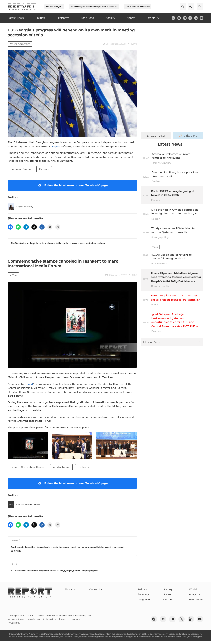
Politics (142, 589)
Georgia (44, 168)
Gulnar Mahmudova (28, 504)
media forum (61, 466)
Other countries (20, 44)
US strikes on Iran (138, 6)
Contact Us (95, 589)
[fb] (173, 18)
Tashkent (84, 466)
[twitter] (190, 18)
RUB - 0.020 (158, 135)
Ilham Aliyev (54, 6)
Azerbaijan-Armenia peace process (94, 6)
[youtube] (201, 18)
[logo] (22, 6)
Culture (168, 599)
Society (167, 589)
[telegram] (185, 18)
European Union (21, 168)
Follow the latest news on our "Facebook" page (76, 185)
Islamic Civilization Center (28, 466)
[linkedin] (196, 18)
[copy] (57, 227)
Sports (167, 594)
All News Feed (151, 342)
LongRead (144, 599)
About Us (70, 589)
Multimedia (196, 599)
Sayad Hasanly (24, 206)
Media (13, 275)
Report (56, 146)
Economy (143, 594)
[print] (49, 227)
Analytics (194, 594)
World (193, 589)
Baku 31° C (190, 135)
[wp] (18, 227)
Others (151, 18)
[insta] (179, 18)
